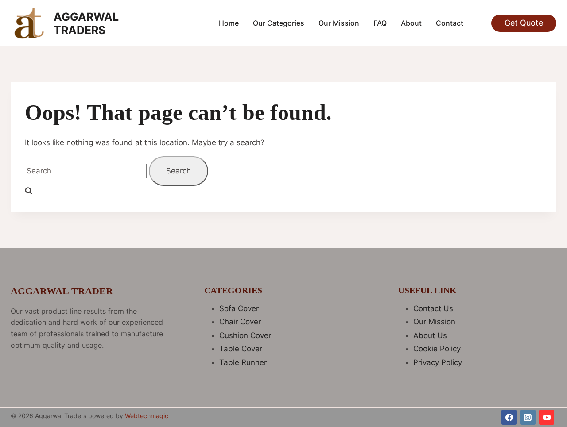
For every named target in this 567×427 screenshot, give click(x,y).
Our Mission (338, 23)
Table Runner (243, 362)
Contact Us (433, 308)
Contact (449, 23)
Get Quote (524, 22)
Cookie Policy (437, 348)
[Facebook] (509, 417)
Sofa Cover (239, 308)
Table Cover (240, 348)
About (411, 23)
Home (229, 23)
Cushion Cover (245, 335)
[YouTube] (546, 417)
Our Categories (278, 23)
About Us (430, 335)
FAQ (380, 23)
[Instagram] (528, 417)
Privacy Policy (437, 362)
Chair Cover (240, 321)
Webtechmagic (146, 415)
